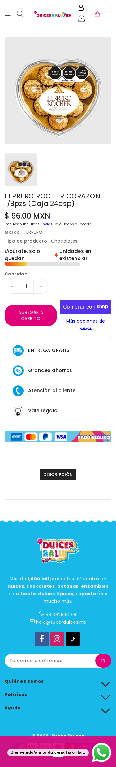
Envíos (46, 224)
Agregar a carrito (30, 315)
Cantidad (16, 274)
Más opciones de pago (85, 324)
